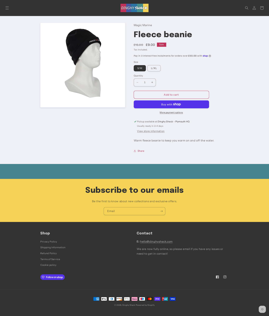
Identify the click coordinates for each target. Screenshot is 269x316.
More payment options (171, 112)
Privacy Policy (48, 241)
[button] (7, 8)
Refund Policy (48, 253)
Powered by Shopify (145, 305)
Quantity (138, 75)
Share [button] (141, 150)
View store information (151, 130)
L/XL (154, 68)
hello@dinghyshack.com (156, 241)
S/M (139, 68)
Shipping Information (52, 247)
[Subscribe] (161, 211)
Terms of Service (50, 259)
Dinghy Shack (128, 305)
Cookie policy (48, 264)
